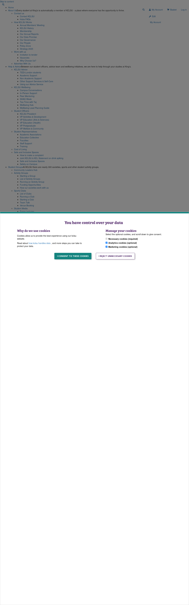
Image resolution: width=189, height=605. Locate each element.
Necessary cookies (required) (123, 238)
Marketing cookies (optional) (122, 246)
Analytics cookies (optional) (122, 242)
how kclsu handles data (40, 243)
